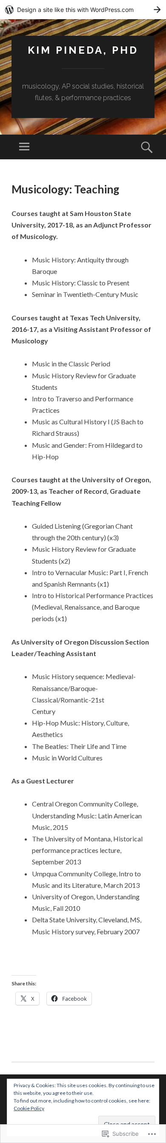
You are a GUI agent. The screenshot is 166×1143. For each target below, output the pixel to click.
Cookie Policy (29, 1108)
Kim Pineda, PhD (83, 50)
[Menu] (24, 147)
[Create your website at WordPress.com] (83, 9)
